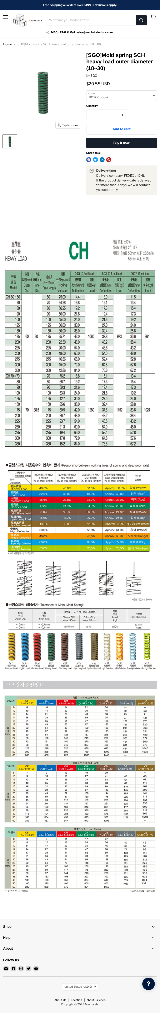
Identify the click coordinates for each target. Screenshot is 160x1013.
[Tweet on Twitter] (95, 159)
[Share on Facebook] (88, 159)
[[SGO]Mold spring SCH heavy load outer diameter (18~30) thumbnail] (10, 141)
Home (7, 44)
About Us (60, 1000)
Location (76, 1000)
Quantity (92, 105)
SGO (93, 76)
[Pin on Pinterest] (108, 159)
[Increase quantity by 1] (122, 115)
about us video (96, 1000)
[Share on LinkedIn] (102, 159)
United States (78, 986)
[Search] (141, 20)
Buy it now (121, 143)
